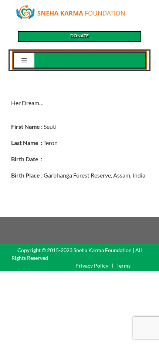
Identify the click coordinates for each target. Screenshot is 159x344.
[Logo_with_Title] (70, 6)
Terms (123, 265)
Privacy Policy (91, 265)
